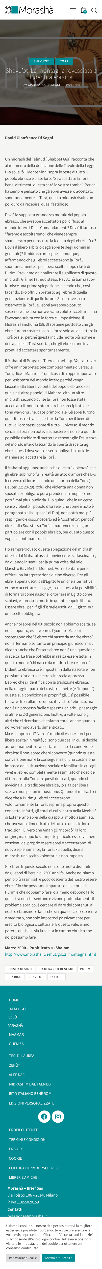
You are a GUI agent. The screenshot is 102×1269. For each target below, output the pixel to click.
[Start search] (94, 10)
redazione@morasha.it (27, 1216)
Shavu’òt (41, 61)
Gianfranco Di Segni (56, 969)
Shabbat (15, 977)
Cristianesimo (20, 969)
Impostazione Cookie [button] (23, 1258)
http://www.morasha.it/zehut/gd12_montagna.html (50, 954)
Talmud (56, 977)
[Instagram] (58, 1116)
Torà (64, 61)
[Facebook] (44, 1116)
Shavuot (35, 977)
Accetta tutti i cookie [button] (58, 1258)
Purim (85, 969)
